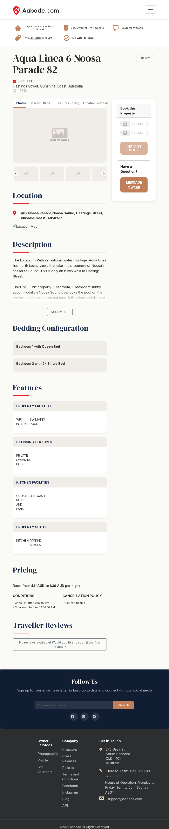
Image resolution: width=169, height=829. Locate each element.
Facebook (70, 786)
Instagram (70, 792)
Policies (68, 768)
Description (35, 103)
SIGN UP (123, 705)
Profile (43, 760)
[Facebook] (73, 716)
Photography (48, 754)
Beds (46, 103)
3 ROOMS (77, 27)
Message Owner (134, 184)
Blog (65, 799)
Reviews (126, 27)
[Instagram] (84, 716)
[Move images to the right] (104, 173)
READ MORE (59, 312)
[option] (26, 174)
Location (88, 103)
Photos (21, 103)
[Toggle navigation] (150, 9)
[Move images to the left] (16, 173)
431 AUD (35, 38)
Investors (69, 749)
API (65, 805)
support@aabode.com (124, 799)
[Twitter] (95, 716)
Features (61, 103)
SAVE (148, 57)
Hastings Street (45, 28)
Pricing (75, 103)
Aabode (75, 827)
